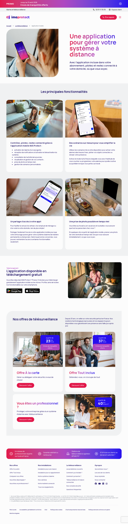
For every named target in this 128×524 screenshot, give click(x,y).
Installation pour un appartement (49, 473)
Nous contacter (100, 480)
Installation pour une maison (47, 469)
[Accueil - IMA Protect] (17, 17)
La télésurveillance (21, 26)
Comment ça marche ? (73, 476)
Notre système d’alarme (46, 476)
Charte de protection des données (75, 510)
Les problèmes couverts (74, 469)
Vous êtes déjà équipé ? (18, 480)
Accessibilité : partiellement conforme (30, 510)
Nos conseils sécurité (73, 486)
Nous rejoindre (100, 476)
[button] (120, 17)
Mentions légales (14, 513)
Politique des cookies (56, 510)
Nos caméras (42, 480)
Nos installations (44, 465)
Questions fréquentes (73, 489)
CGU (45, 510)
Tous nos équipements (46, 487)
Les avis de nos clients (102, 473)
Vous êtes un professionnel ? (19, 483)
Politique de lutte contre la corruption (99, 510)
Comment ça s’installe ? (74, 473)
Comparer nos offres (16, 476)
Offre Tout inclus (15, 473)
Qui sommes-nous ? (101, 469)
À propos (98, 465)
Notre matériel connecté (46, 483)
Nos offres (14, 465)
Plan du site (13, 510)
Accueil (8, 26)
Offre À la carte (14, 469)
